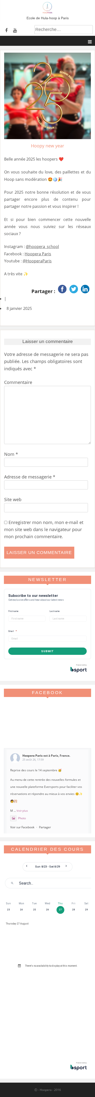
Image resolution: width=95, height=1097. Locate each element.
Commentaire (18, 382)
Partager (45, 827)
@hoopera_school (42, 246)
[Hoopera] (47, 12)
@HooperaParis (37, 261)
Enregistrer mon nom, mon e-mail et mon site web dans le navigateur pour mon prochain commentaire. (43, 529)
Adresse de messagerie (29, 477)
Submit (47, 651)
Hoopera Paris (38, 254)
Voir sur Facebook (22, 827)
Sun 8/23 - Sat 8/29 (47, 866)
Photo (22, 818)
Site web (12, 499)
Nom (11, 454)
